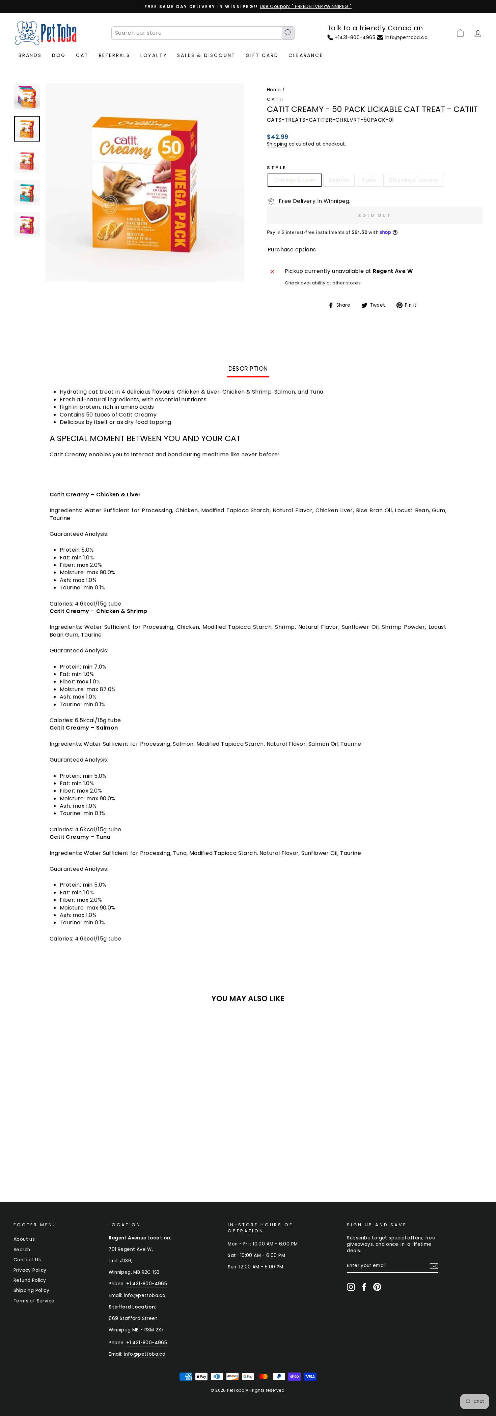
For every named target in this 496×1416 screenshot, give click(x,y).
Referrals (114, 55)
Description (248, 368)
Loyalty (153, 55)
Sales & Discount (206, 55)
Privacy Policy (30, 1270)
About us (24, 1239)
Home (274, 90)
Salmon (339, 180)
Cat (82, 55)
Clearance (305, 55)
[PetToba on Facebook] (364, 1287)
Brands (30, 55)
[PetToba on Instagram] (351, 1287)
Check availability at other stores (323, 283)
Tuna (369, 180)
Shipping (277, 144)
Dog (59, 55)
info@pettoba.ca (144, 1295)
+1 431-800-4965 (146, 1284)
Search (21, 1249)
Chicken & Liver (294, 180)
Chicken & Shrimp (413, 180)
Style (276, 168)
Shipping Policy (31, 1290)
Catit (276, 99)
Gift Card (262, 55)
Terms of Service (33, 1301)
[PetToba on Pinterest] (377, 1287)
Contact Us (27, 1260)
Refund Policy (29, 1280)
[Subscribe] (434, 1266)
